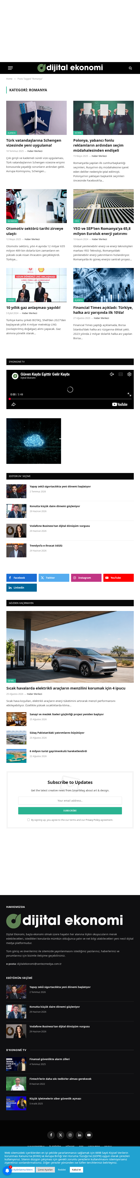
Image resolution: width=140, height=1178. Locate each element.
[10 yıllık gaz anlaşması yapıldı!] (36, 285)
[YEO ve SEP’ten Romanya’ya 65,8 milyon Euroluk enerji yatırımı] (103, 206)
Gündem (12, 221)
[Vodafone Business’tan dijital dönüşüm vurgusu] (16, 531)
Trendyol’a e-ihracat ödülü (46, 545)
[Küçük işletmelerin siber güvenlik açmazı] (16, 1103)
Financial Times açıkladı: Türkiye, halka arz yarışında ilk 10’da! (103, 310)
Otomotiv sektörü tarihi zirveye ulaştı (34, 231)
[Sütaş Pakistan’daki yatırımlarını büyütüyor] (16, 737)
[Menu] (10, 68)
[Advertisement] (70, 861)
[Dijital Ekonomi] (70, 68)
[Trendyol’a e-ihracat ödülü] (16, 550)
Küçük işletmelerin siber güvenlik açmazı (55, 1098)
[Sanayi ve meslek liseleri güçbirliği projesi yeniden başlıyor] (16, 719)
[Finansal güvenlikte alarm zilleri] (16, 1064)
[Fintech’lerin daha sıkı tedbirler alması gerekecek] (16, 1084)
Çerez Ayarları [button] (45, 1169)
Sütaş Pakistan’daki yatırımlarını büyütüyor (57, 732)
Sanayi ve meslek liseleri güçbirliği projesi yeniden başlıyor (67, 714)
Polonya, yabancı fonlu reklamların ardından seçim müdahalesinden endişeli (98, 145)
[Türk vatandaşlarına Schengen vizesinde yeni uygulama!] (36, 118)
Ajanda (11, 132)
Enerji (11, 300)
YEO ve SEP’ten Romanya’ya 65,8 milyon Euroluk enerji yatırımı (102, 231)
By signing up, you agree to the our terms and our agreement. (72, 819)
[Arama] (130, 68)
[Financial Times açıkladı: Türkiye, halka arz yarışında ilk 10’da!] (103, 285)
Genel (11, 680)
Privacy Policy (93, 819)
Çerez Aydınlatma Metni (20, 1169)
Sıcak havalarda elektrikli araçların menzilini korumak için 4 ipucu (66, 688)
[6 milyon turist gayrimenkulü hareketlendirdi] (16, 756)
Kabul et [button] (76, 1169)
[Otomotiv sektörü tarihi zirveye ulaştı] (36, 206)
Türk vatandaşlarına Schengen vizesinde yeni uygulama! (33, 143)
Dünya (78, 132)
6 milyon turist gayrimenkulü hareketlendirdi (59, 751)
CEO (77, 221)
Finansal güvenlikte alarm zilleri (50, 1059)
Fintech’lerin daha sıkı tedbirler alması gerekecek (61, 1079)
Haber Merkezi (34, 151)
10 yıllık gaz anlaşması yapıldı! (33, 307)
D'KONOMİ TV (16, 1050)
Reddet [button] (62, 1169)
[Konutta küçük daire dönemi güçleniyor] (16, 511)
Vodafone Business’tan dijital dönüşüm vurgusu (60, 526)
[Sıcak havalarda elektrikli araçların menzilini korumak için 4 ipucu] (70, 647)
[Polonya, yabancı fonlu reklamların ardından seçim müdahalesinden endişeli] (103, 118)
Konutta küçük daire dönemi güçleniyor (55, 506)
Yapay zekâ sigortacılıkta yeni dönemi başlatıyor (60, 486)
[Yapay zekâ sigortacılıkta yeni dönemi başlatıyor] (16, 491)
